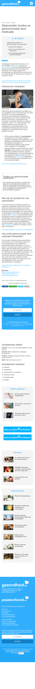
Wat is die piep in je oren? (14, 360)
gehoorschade (7, 67)
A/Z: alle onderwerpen (8, 614)
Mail (27, 286)
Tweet (21, 286)
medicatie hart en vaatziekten (12, 372)
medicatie (6, 367)
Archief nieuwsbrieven (8, 616)
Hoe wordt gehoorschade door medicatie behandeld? (18, 53)
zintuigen (6, 379)
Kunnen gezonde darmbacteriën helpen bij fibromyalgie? (23, 517)
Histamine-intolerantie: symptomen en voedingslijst (22, 507)
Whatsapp (13, 286)
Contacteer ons (6, 611)
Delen (5, 286)
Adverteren (5, 613)
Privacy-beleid (29, 323)
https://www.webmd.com (10, 274)
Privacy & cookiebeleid (9, 621)
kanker (15, 123)
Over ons (4, 609)
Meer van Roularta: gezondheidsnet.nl (13, 606)
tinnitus (16, 65)
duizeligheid (9, 225)
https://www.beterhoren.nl (10, 275)
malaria (18, 156)
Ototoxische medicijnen (16, 47)
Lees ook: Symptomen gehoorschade (14, 163)
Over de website (7, 619)
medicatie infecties (9, 374)
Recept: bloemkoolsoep (22, 496)
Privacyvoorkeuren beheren (10, 625)
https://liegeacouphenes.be (11, 272)
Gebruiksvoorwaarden (8, 623)
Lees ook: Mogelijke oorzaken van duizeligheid (17, 229)
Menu (31, 3)
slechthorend (7, 369)
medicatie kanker (9, 377)
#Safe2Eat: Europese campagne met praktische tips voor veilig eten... (23, 469)
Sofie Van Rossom (10, 280)
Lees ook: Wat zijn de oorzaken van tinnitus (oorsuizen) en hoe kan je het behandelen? (16, 81)
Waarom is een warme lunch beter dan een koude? (21, 556)
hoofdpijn (14, 215)
